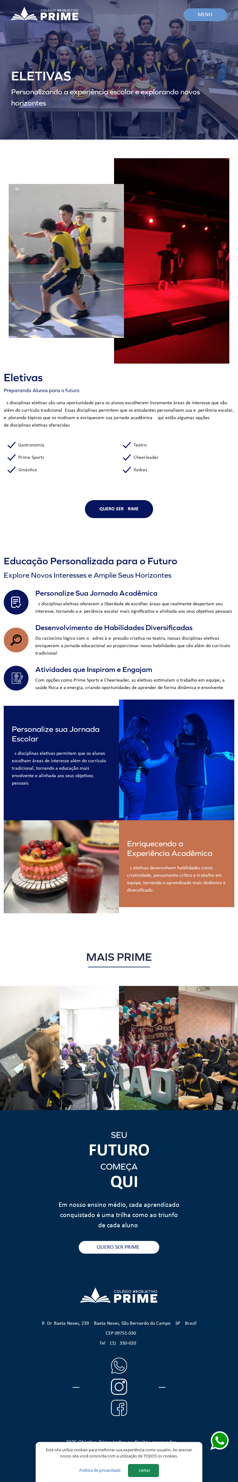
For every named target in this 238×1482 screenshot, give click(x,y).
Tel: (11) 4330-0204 (119, 1343)
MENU (205, 15)
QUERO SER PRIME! (119, 1247)
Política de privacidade (100, 1470)
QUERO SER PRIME (119, 509)
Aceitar (143, 1470)
